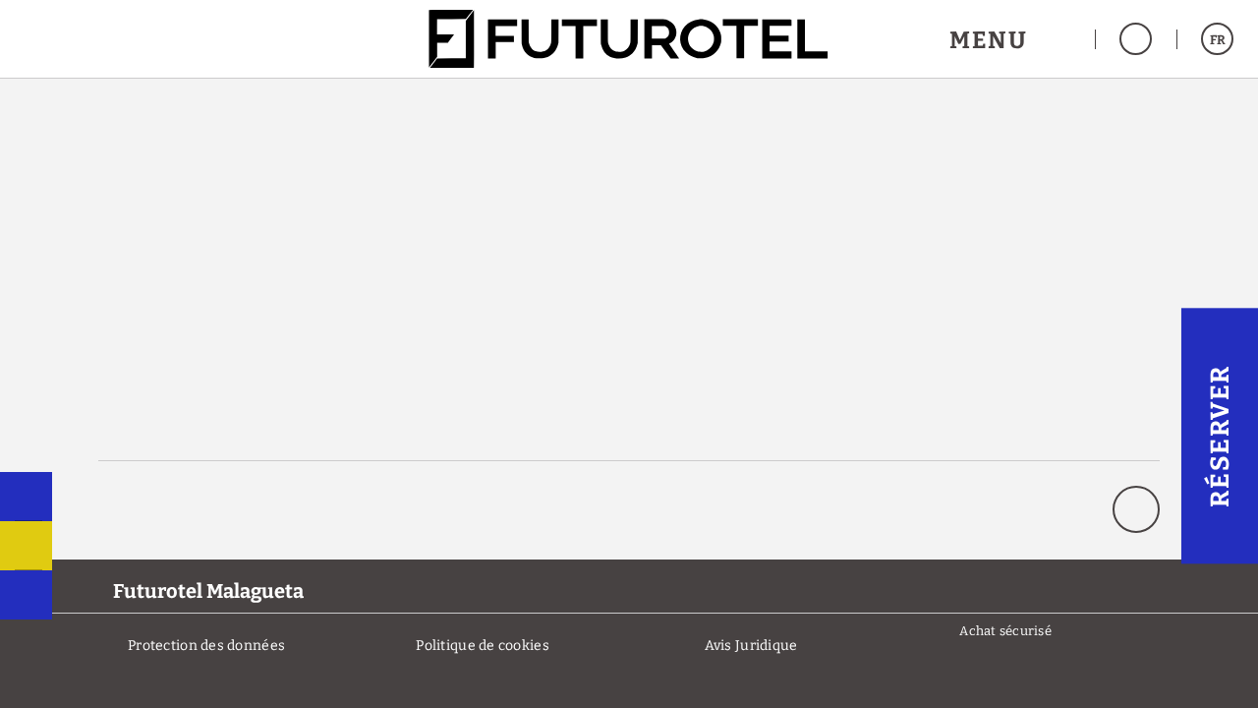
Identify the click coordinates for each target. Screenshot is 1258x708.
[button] (1010, 39)
